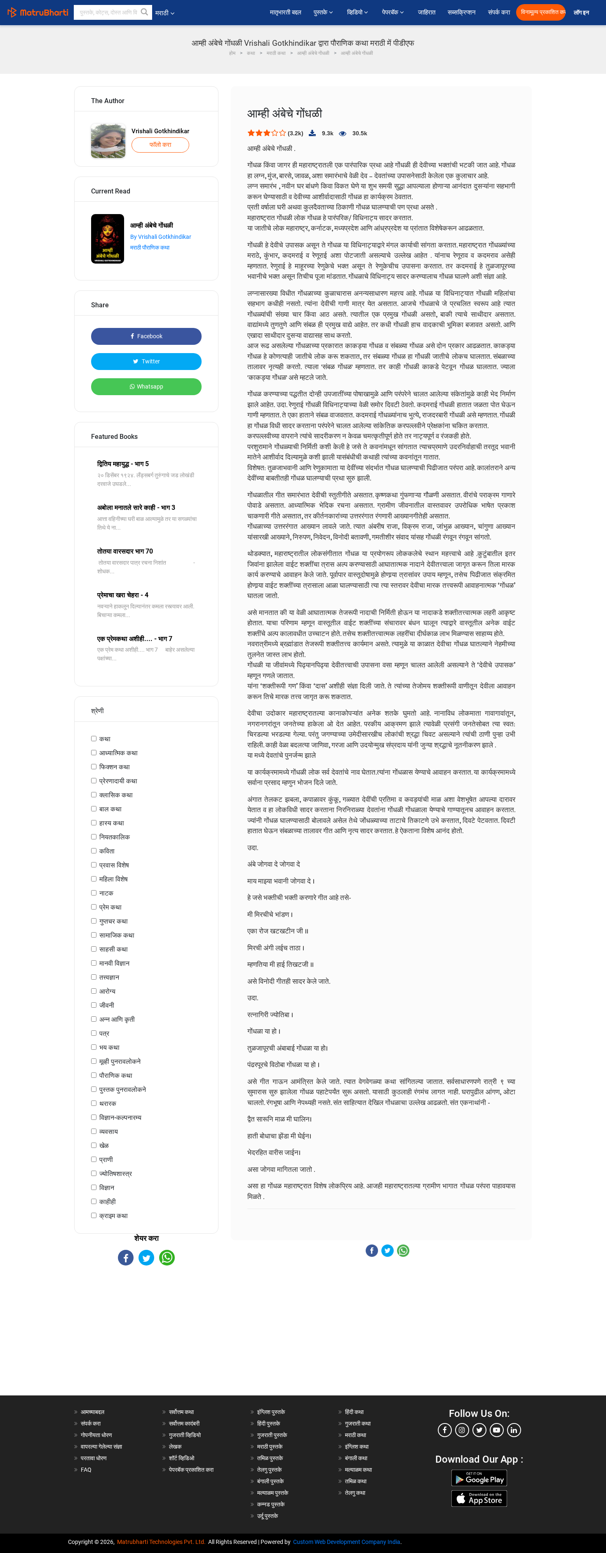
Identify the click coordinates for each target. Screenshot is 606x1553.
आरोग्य (107, 991)
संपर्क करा (499, 12)
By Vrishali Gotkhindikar (160, 236)
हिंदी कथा (354, 1412)
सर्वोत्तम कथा (181, 1412)
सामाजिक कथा (116, 935)
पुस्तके (321, 12)
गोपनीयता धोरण (96, 1435)
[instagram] (462, 1430)
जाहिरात (426, 12)
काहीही (107, 1202)
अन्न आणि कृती (117, 1019)
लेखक (175, 1446)
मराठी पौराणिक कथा (149, 247)
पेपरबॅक (391, 12)
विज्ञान (106, 1188)
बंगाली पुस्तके (270, 1481)
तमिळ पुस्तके (270, 1458)
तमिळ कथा (355, 1481)
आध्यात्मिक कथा (118, 753)
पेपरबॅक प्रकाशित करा (191, 1469)
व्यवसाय (108, 1132)
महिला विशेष (113, 879)
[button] (144, 12)
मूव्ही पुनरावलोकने (120, 1061)
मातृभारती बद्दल (285, 12)
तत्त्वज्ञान (109, 977)
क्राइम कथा (113, 1216)
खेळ (104, 1146)
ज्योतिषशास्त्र (115, 1174)
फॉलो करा (160, 144)
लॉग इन (583, 12)
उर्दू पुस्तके (267, 1516)
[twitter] (479, 1430)
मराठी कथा (355, 1435)
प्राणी (106, 1160)
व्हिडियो (355, 12)
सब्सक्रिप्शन (462, 12)
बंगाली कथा (356, 1458)
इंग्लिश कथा (357, 1446)
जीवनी (106, 1005)
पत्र (104, 1033)
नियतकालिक (114, 837)
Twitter (150, 361)
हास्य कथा (111, 823)
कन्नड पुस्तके (270, 1504)
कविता (107, 851)
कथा (104, 739)
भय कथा (109, 1047)
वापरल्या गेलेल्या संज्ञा (101, 1446)
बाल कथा (110, 809)
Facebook (149, 336)
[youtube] (497, 1430)
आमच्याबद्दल (92, 1412)
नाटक (106, 893)
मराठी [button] (162, 13)
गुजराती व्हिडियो (185, 1435)
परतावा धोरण (94, 1458)
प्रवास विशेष (114, 865)
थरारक (107, 1104)
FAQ (86, 1469)
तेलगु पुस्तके (269, 1469)
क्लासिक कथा (116, 795)
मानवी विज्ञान (114, 963)
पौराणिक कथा (115, 1075)
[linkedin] (514, 1430)
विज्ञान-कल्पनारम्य (120, 1118)
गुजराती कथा (358, 1423)
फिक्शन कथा (114, 767)
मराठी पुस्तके (269, 1446)
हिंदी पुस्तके (268, 1423)
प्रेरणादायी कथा (118, 781)
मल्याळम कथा (358, 1469)
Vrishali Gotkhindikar (160, 131)
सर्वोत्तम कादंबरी (184, 1423)
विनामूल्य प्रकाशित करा (543, 12)
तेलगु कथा (355, 1492)
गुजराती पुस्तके (272, 1435)
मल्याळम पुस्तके (272, 1492)
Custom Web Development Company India (346, 1542)
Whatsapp (150, 386)
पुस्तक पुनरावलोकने (122, 1089)
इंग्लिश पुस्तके (271, 1412)
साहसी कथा (113, 949)
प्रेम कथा (110, 907)
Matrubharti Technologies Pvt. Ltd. (162, 1542)
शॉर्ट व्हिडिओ (181, 1458)
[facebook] (445, 1430)
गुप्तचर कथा (113, 921)
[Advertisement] (146, 1337)
